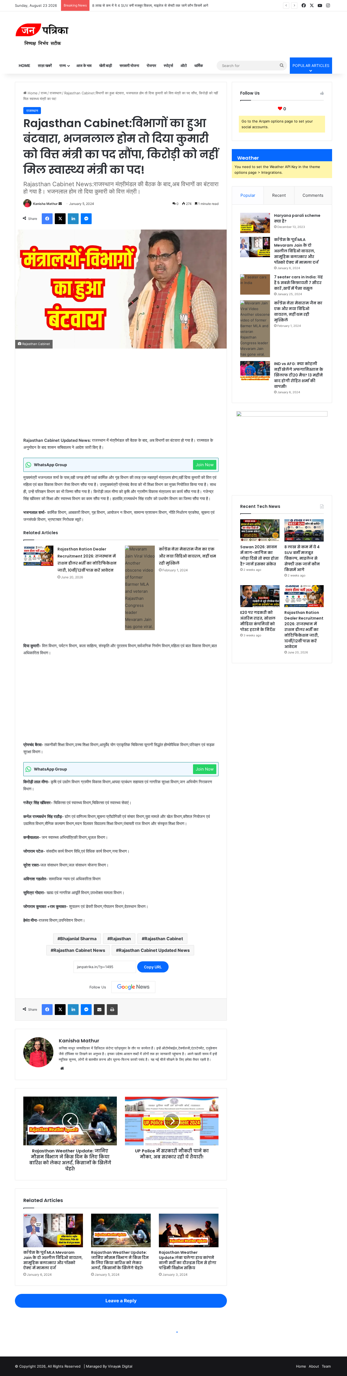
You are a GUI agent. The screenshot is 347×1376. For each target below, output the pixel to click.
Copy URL (153, 967)
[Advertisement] (121, 397)
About (314, 1366)
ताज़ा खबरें (45, 65)
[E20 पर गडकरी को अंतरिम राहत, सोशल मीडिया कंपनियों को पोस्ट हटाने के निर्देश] (259, 596)
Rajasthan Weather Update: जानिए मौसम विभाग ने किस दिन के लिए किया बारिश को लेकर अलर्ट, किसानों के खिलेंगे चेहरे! (120, 1260)
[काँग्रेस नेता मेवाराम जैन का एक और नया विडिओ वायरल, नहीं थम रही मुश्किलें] (140, 588)
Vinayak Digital (120, 1366)
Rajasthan (120, 938)
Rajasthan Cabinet (163, 938)
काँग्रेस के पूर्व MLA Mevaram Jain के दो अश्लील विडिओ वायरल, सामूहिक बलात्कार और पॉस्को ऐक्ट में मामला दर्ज (53, 1260)
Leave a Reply (121, 1300)
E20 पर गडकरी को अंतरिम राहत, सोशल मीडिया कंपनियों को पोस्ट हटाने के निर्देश (257, 621)
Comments (313, 195)
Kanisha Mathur (45, 204)
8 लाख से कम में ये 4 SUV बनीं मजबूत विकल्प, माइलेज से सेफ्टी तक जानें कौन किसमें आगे (150, 5)
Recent (279, 195)
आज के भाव (84, 65)
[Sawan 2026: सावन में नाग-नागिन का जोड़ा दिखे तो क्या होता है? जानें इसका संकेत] (259, 530)
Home (24, 65)
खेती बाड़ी (105, 65)
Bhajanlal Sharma (78, 938)
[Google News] (133, 987)
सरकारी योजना (129, 65)
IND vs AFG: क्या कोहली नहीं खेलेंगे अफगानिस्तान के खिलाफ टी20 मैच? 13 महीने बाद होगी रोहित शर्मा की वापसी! (298, 375)
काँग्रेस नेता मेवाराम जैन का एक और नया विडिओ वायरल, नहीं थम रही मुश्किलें (187, 556)
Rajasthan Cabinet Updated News (154, 950)
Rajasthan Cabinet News (79, 950)
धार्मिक (198, 65)
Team (326, 1366)
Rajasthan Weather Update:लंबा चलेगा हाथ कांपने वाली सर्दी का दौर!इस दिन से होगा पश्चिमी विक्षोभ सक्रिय (187, 1260)
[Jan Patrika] (42, 34)
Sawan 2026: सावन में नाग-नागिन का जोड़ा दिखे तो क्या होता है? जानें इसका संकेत (259, 555)
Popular (247, 195)
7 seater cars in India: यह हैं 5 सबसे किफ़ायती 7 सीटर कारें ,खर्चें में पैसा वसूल (298, 282)
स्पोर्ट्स (168, 65)
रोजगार (151, 65)
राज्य (62, 65)
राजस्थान (55, 93)
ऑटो (184, 65)
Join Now (205, 464)
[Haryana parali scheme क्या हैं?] (255, 223)
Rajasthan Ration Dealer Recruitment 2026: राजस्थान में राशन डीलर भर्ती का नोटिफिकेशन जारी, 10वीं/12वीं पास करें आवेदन (303, 629)
